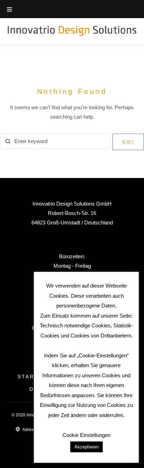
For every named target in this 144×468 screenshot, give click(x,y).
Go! (128, 142)
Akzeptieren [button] (86, 447)
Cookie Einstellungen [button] (86, 435)
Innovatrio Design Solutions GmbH (72, 204)
